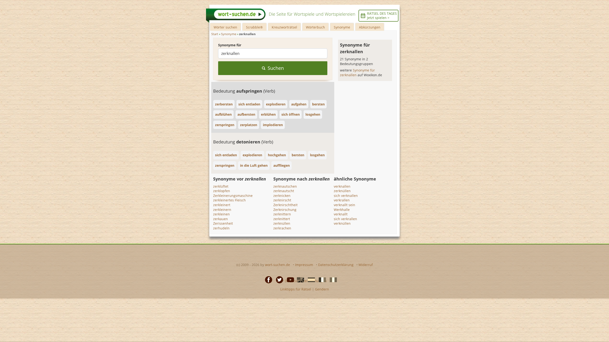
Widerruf (366, 264)
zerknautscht (283, 191)
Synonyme (342, 27)
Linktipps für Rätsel (295, 289)
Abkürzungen (369, 27)
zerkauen (220, 219)
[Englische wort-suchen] (299, 280)
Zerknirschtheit (285, 205)
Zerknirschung (284, 209)
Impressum (304, 264)
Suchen (276, 68)
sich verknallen (346, 195)
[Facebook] (267, 280)
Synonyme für (229, 45)
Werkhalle (342, 209)
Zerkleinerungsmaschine (233, 195)
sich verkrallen (345, 219)
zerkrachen (282, 228)
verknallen (342, 186)
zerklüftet (220, 186)
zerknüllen (281, 223)
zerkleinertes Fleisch (229, 200)
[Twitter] (278, 280)
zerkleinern (222, 209)
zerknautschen (285, 186)
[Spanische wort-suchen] (310, 280)
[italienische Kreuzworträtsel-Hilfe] (332, 280)
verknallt (341, 214)
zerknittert (281, 219)
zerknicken (281, 195)
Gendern (322, 289)
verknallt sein (344, 205)
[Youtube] (289, 280)
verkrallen (342, 200)
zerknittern (282, 214)
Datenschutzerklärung (336, 264)
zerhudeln (221, 228)
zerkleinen (221, 214)
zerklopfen (221, 191)
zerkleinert (221, 205)
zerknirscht (282, 200)
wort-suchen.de (277, 264)
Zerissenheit (223, 223)
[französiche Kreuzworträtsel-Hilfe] (321, 280)
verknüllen (342, 223)
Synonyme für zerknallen (357, 72)
